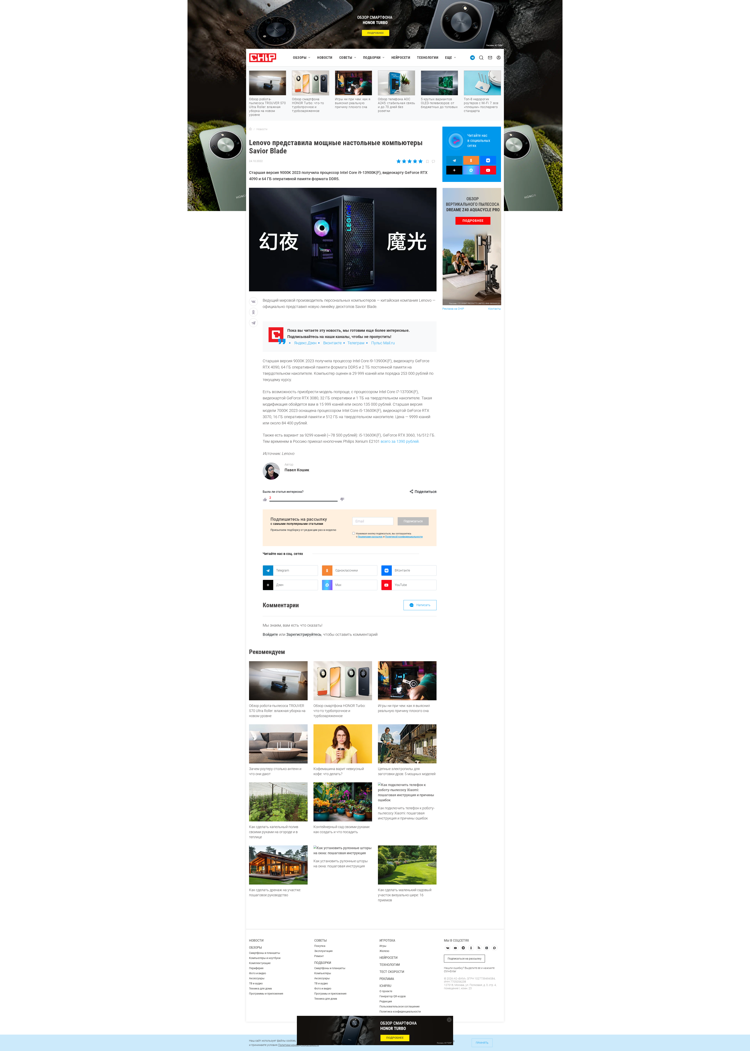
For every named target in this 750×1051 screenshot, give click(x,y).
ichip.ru (385, 986)
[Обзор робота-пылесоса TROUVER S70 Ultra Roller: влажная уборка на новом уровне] (278, 680)
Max (338, 585)
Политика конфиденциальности (400, 1011)
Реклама (386, 979)
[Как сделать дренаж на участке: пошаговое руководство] (278, 865)
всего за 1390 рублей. (400, 441)
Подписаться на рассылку (464, 958)
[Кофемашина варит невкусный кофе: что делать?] (342, 743)
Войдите (270, 634)
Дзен (279, 585)
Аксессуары (256, 978)
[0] (342, 499)
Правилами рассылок (370, 536)
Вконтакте (332, 343)
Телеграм (355, 343)
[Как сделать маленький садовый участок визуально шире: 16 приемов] (407, 865)
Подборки (372, 57)
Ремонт (319, 956)
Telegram (282, 570)
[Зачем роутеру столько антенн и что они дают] (278, 743)
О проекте (385, 991)
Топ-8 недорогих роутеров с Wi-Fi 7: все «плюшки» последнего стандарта (481, 105)
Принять (482, 1042)
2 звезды (404, 161)
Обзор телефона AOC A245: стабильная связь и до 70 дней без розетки (396, 105)
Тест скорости (391, 972)
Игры (382, 945)
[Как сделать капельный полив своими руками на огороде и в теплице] (278, 801)
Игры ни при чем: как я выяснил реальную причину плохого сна (352, 103)
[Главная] (250, 129)
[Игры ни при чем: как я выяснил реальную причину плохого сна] (407, 680)
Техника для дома (260, 988)
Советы (345, 57)
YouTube (401, 585)
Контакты (494, 308)
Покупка (319, 945)
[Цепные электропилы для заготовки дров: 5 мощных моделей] (407, 743)
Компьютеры (322, 973)
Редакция (385, 1001)
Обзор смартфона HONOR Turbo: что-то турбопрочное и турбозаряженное (308, 105)
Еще (448, 57)
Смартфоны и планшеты (264, 952)
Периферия (256, 968)
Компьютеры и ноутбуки (264, 958)
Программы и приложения (266, 993)
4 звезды (415, 161)
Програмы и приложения (330, 993)
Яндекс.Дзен (305, 343)
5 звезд (420, 161)
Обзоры (299, 57)
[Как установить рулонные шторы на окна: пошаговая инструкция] (342, 850)
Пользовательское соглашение (399, 1006)
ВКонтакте (402, 570)
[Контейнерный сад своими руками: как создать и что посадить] (342, 801)
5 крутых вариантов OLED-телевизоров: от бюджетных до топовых (439, 103)
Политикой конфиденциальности (404, 536)
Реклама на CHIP (453, 308)
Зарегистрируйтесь (303, 634)
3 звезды (409, 161)
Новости (324, 57)
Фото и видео (257, 973)
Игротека (387, 940)
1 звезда (399, 161)
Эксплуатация (323, 951)
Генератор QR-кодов (392, 996)
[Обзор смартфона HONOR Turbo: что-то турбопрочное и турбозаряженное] (342, 680)
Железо (384, 951)
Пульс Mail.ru (383, 343)
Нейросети (400, 57)
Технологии (427, 57)
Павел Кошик (297, 470)
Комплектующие (260, 963)
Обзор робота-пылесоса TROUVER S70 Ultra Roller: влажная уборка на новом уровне (267, 107)
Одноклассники (346, 570)
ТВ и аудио (256, 983)
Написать (423, 605)
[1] (265, 499)
